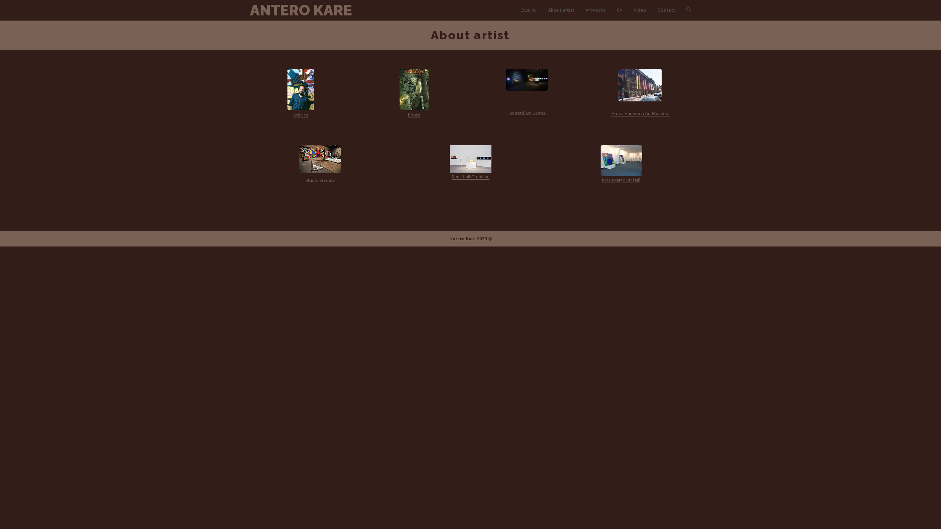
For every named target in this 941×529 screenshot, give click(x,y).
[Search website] (689, 10)
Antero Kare (301, 10)
